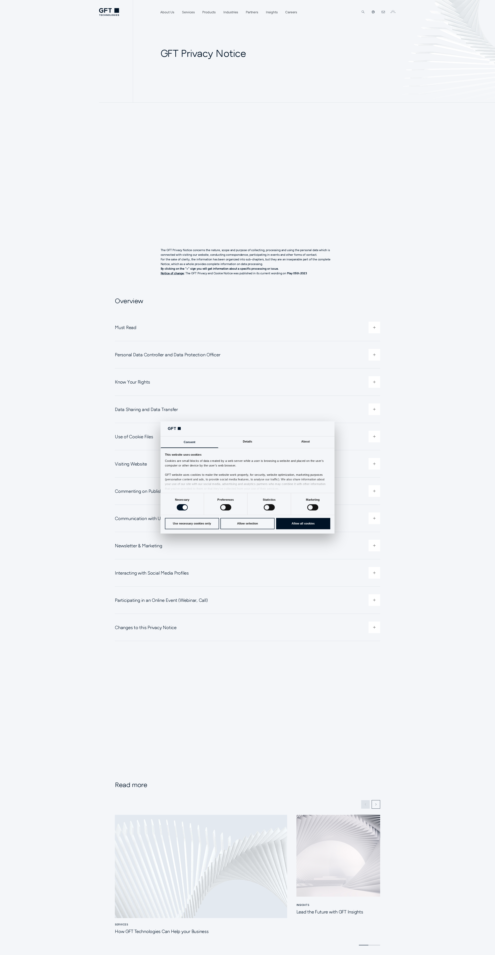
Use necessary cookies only (192, 523)
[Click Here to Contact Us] (383, 12)
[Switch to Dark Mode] (393, 12)
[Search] (363, 12)
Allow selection (247, 523)
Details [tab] (247, 441)
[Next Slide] (376, 804)
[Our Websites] (373, 12)
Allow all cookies (303, 523)
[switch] (225, 507)
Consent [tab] (189, 442)
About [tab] (305, 441)
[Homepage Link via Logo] (109, 12)
